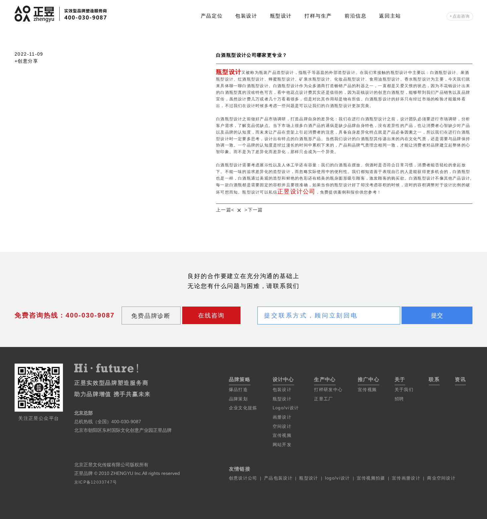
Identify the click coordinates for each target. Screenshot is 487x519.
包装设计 (246, 16)
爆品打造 (238, 389)
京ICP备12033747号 (95, 482)
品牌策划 (238, 398)
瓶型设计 (281, 16)
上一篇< (225, 209)
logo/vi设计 (337, 478)
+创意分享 (26, 61)
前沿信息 (355, 16)
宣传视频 (282, 435)
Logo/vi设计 (286, 407)
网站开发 (282, 444)
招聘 (399, 398)
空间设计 (282, 426)
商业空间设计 (441, 478)
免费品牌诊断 (151, 315)
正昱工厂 (323, 398)
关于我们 (404, 389)
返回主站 (390, 16)
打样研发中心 (328, 389)
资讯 (460, 379)
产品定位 (212, 16)
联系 (434, 379)
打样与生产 (318, 16)
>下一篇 (253, 209)
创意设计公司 (243, 478)
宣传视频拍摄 (371, 478)
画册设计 (282, 417)
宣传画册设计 (406, 478)
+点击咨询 (460, 16)
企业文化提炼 (243, 407)
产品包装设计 (278, 478)
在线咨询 (211, 315)
